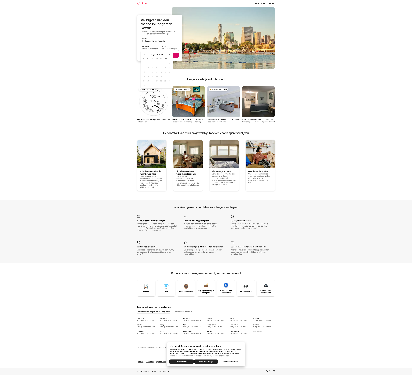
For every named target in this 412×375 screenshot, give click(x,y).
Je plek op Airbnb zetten (264, 3)
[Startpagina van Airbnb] (142, 3)
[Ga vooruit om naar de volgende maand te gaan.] (169, 54)
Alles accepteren (181, 362)
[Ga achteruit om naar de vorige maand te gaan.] (144, 54)
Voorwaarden (164, 371)
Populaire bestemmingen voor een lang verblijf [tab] (153, 312)
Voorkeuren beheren (230, 362)
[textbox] (150, 48)
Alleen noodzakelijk (206, 362)
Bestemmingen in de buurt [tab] (183, 312)
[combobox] (159, 41)
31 (144, 85)
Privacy (154, 371)
